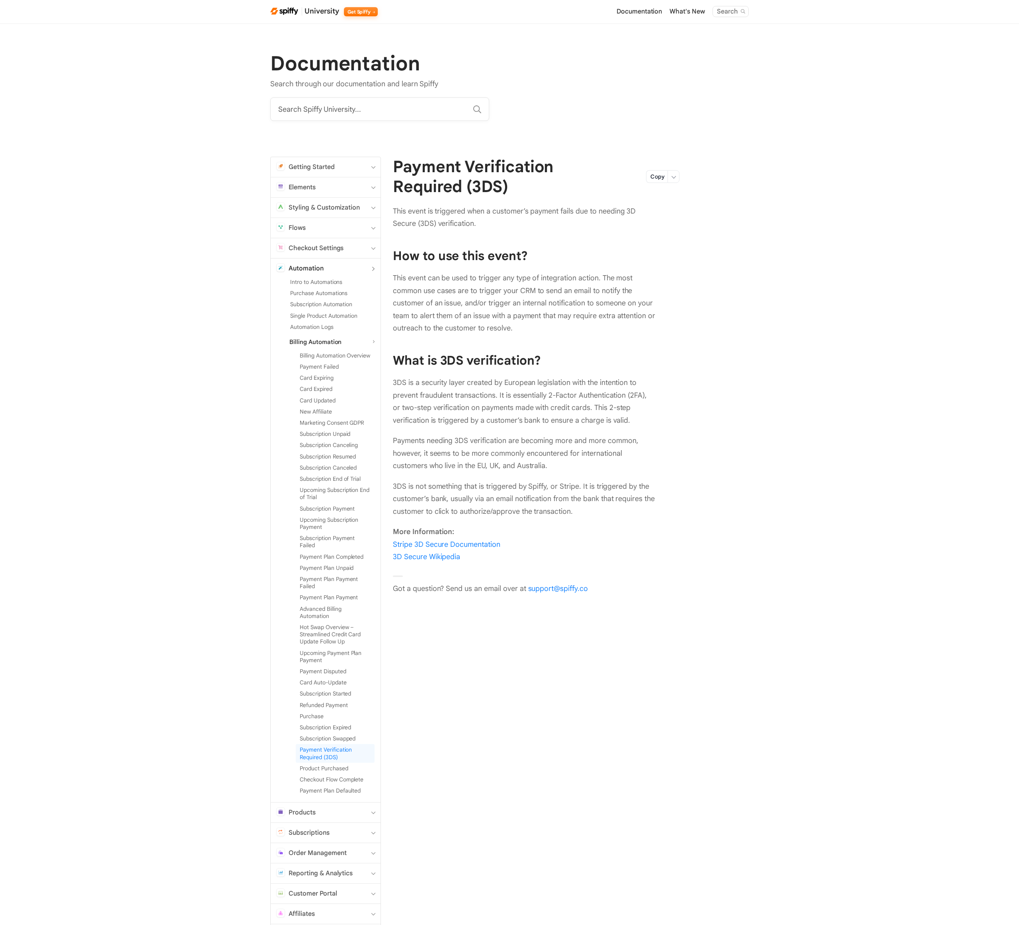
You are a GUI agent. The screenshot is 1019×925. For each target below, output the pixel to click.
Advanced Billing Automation (321, 612)
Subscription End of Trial (330, 478)
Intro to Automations (316, 282)
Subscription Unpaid (325, 433)
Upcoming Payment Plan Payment (330, 656)
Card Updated (318, 400)
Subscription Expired (325, 727)
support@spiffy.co (558, 588)
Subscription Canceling (329, 445)
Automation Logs (312, 326)
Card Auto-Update (323, 682)
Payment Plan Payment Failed (329, 582)
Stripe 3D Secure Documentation (446, 544)
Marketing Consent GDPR (332, 422)
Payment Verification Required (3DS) (326, 753)
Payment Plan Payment (329, 597)
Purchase (312, 716)
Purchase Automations (318, 293)
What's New (687, 12)
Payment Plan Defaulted (330, 790)
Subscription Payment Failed (327, 541)
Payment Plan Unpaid (326, 567)
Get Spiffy (359, 12)
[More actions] (673, 176)
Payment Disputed (323, 671)
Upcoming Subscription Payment (329, 523)
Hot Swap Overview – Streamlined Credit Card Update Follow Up (330, 634)
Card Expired (316, 389)
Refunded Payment (324, 705)
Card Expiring (317, 377)
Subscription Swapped (327, 738)
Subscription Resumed (328, 456)
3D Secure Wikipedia (426, 556)
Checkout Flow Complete (331, 779)
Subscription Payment (327, 508)
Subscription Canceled (328, 467)
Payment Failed (319, 366)
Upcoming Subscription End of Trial (334, 493)
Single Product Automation (323, 315)
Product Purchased (324, 768)
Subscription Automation (321, 304)
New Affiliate (316, 411)
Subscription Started (325, 693)
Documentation (639, 12)
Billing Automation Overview (335, 355)
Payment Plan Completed (331, 556)
